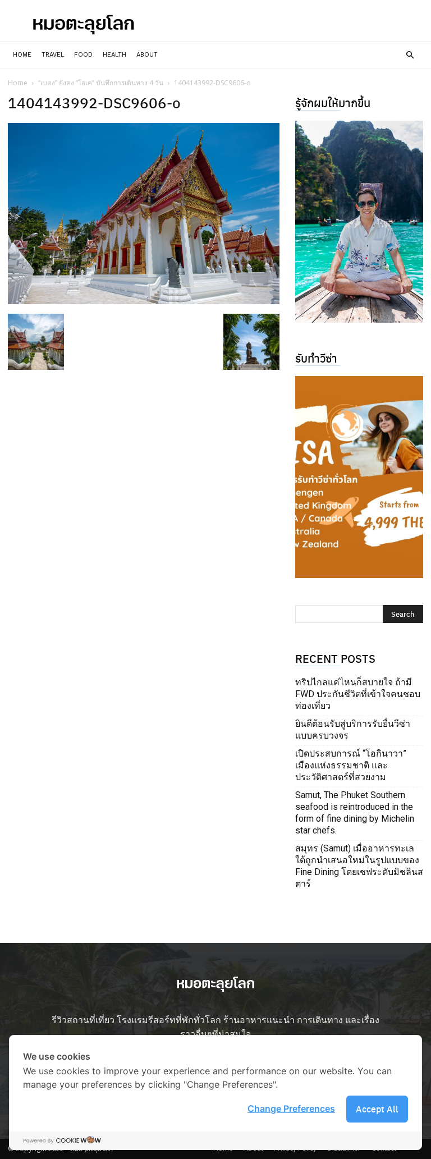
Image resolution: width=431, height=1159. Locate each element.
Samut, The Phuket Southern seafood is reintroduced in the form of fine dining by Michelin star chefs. (354, 813)
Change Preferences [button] (291, 1108)
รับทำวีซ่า (316, 358)
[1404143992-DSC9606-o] (143, 300)
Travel (53, 54)
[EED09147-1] (359, 222)
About (147, 54)
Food (83, 54)
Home (22, 54)
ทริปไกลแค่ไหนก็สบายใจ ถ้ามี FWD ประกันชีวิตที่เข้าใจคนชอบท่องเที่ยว (357, 694)
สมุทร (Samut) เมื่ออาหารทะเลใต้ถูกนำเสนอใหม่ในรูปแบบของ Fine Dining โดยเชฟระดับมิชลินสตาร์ (359, 866)
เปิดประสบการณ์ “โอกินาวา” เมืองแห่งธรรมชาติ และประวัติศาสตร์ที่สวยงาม (350, 765)
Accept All (377, 1108)
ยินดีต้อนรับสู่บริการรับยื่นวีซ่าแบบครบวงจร (352, 729)
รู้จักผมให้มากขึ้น (332, 102)
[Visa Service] (359, 477)
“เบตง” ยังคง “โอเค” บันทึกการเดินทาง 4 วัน (100, 83)
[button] (409, 55)
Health (114, 54)
